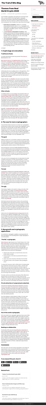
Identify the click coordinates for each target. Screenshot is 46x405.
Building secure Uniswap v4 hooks (37, 62)
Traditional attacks (36, 25)
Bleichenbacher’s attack (19, 63)
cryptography (24, 13)
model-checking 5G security (20, 147)
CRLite (2, 139)
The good (34, 32)
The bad (33, 34)
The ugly (33, 36)
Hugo (25, 403)
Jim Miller (4, 13)
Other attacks (34, 27)
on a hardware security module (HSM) (9, 95)
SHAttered (22, 85)
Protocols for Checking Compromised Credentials (12, 285)
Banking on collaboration (37, 48)
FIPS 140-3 (18, 117)
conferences (19, 13)
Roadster (29, 403)
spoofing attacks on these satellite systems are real (18, 322)
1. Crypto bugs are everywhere (37, 24)
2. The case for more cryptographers (35, 30)
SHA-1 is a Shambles (10, 78)
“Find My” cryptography (36, 41)
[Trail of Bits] (41, 3)
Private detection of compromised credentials (37, 43)
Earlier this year (4, 242)
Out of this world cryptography (38, 46)
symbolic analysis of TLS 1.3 (10, 151)
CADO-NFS (9, 198)
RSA (8, 64)
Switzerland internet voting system (16, 213)
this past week (9, 30)
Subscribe (38, 17)
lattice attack (27, 103)
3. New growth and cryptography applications (37, 39)
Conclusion (33, 49)
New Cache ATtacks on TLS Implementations (11, 60)
